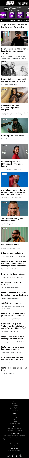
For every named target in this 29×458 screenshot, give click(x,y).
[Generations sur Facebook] (8, 455)
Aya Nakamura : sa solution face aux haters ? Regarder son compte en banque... (13, 192)
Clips (14, 446)
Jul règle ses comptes (10, 303)
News (6, 20)
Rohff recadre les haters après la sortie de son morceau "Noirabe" (14, 51)
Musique (13, 20)
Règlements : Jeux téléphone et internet (14, 439)
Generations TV (14, 444)
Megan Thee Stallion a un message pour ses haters (12, 337)
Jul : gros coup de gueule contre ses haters (12, 219)
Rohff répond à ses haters (12, 136)
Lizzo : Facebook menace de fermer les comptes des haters (14, 294)
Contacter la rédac (14, 423)
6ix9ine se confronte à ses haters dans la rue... (12, 348)
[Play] (2, 14)
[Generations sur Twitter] (12, 455)
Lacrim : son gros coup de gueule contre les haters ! (13, 314)
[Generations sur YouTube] (16, 455)
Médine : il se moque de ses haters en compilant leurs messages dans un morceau (13, 263)
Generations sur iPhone (14, 428)
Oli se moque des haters (12, 253)
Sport (19, 20)
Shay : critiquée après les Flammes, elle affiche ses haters (12, 164)
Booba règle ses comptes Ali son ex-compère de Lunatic (13, 80)
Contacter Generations (14, 451)
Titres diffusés (14, 409)
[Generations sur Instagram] (20, 455)
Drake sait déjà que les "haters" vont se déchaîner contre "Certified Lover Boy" (13, 326)
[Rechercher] (23, 3)
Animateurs (14, 405)
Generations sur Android (14, 430)
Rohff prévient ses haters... (13, 274)
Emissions (14, 403)
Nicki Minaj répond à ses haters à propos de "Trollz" (13, 358)
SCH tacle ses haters (10, 245)
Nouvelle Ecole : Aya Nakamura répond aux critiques (11, 107)
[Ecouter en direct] (19, 3)
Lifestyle (14, 421)
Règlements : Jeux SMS (14, 437)
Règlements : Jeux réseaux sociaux (14, 435)
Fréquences (14, 411)
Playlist (14, 407)
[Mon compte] (26, 3)
